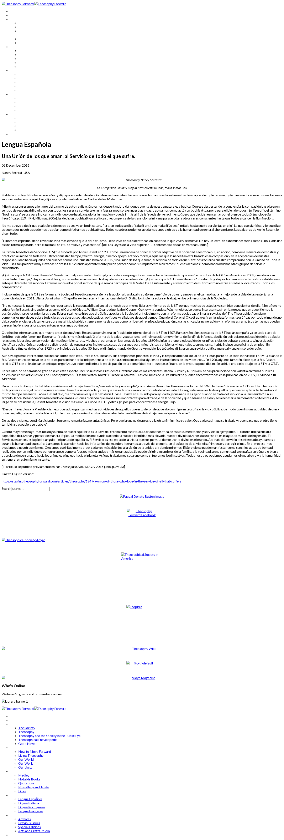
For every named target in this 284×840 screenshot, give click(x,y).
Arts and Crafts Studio (34, 130)
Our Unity (25, 66)
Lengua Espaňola (30, 98)
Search (6, 488)
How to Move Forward (34, 50)
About (14, 15)
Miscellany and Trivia (33, 86)
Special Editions (29, 126)
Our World (26, 58)
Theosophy (26, 27)
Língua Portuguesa (31, 106)
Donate (15, 134)
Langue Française (30, 110)
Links (22, 90)
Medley (23, 74)
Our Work (25, 62)
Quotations (26, 82)
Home (14, 11)
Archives (16, 114)
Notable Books (29, 78)
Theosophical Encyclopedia (37, 39)
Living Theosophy (30, 54)
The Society (26, 23)
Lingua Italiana (28, 102)
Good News (26, 43)
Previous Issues (29, 122)
